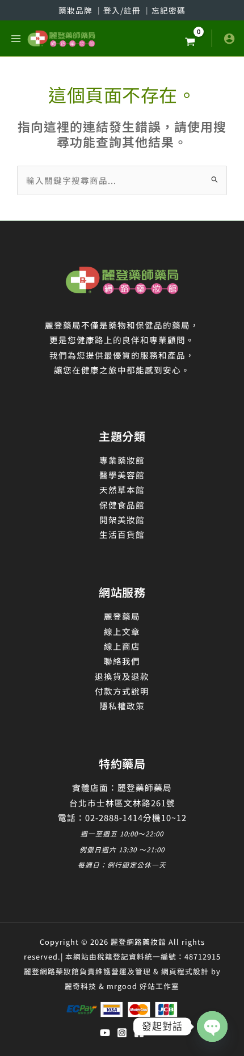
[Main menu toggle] (16, 38)
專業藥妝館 (122, 460)
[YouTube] (105, 1033)
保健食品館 (122, 505)
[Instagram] (122, 1033)
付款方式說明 (122, 691)
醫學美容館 (122, 475)
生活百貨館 (122, 534)
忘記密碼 (169, 10)
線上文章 (122, 631)
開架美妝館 (122, 519)
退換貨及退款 (122, 676)
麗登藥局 (122, 616)
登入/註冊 (123, 10)
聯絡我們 (122, 661)
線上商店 (122, 646)
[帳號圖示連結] (229, 38)
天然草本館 (122, 489)
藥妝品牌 (76, 10)
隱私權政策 (122, 706)
